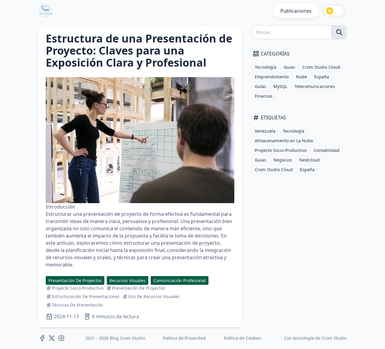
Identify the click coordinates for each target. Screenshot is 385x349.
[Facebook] (42, 338)
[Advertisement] (295, 219)
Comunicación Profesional (179, 280)
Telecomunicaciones (314, 86)
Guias (289, 67)
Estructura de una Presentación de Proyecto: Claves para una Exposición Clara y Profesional (139, 50)
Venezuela (265, 131)
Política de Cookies (242, 338)
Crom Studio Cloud (321, 67)
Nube (301, 77)
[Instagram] (61, 338)
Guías (260, 86)
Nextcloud (309, 160)
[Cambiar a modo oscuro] (333, 11)
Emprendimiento (272, 77)
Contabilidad (327, 150)
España (321, 77)
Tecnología (265, 67)
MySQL (280, 86)
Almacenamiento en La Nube (284, 140)
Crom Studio (334, 338)
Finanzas (264, 96)
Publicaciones (296, 11)
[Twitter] (51, 338)
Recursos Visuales (127, 280)
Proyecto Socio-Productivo (280, 150)
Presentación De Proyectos (75, 280)
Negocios (282, 160)
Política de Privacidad (184, 338)
